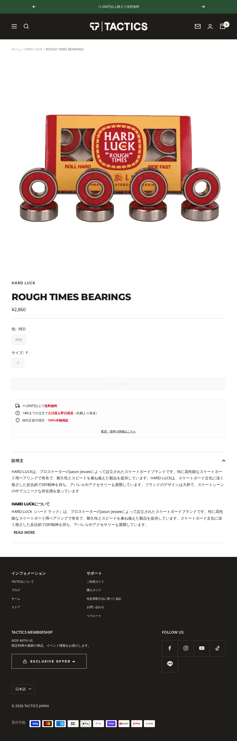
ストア (16, 607)
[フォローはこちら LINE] (170, 664)
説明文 (18, 460)
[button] (26, 26)
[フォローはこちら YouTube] (202, 648)
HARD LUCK (33, 49)
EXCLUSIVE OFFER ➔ (53, 661)
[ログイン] (210, 26)
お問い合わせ (95, 607)
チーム (16, 599)
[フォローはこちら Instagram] (186, 648)
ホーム (16, 49)
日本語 (20, 689)
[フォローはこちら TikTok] (217, 648)
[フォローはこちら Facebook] (170, 648)
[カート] (222, 26)
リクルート (94, 616)
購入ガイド (94, 590)
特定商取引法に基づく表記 (104, 599)
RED (19, 339)
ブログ (16, 590)
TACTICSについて (23, 581)
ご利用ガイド (95, 581)
